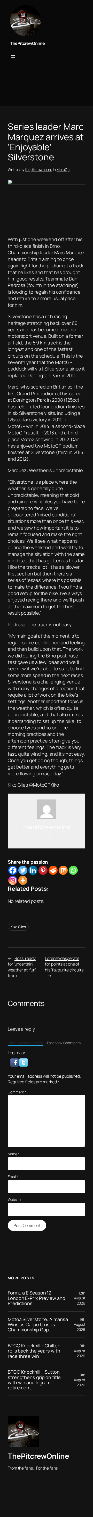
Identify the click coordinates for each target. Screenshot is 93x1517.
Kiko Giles (18, 926)
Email (13, 1176)
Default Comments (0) (25, 1042)
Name (13, 1153)
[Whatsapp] (73, 870)
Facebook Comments (64, 1042)
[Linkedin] (32, 870)
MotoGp (63, 169)
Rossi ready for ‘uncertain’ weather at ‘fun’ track (22, 967)
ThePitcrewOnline (27, 43)
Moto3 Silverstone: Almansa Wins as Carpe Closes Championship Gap (38, 1324)
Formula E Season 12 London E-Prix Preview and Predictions (36, 1298)
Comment (17, 1092)
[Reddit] (53, 870)
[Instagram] (12, 880)
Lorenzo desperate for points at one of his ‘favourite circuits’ (64, 964)
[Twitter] (22, 870)
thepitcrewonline (38, 169)
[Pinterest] (43, 870)
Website (14, 1199)
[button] (14, 1062)
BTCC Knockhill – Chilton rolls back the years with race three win (34, 1351)
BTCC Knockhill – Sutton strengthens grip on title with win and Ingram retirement (34, 1379)
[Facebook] (12, 870)
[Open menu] (13, 56)
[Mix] (63, 870)
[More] (22, 880)
